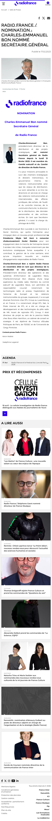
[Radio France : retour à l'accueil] (25, 3)
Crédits (4, 813)
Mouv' (46, 809)
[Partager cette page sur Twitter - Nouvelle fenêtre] (43, 18)
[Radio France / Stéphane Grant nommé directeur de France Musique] (26, 484)
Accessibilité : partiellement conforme (12, 803)
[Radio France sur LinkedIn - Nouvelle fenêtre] (17, 781)
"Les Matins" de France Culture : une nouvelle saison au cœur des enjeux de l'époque (25, 462)
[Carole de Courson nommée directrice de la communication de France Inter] (26, 745)
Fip (48, 806)
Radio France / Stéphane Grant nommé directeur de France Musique (22, 504)
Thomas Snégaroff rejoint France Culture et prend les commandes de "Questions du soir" (25, 591)
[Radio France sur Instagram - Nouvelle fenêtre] (9, 780)
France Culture (42, 800)
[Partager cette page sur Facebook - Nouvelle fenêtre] (39, 18)
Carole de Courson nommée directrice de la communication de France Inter (24, 766)
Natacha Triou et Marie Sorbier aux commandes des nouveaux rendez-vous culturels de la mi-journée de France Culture (24, 677)
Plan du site (6, 810)
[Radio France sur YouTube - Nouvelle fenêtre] (13, 780)
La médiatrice (43, 818)
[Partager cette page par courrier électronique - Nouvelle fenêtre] (48, 18)
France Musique (42, 803)
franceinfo (45, 793)
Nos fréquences (7, 807)
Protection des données (11, 795)
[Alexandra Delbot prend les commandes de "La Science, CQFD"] (26, 613)
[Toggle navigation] (3, 3)
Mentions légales (8, 786)
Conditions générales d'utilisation (10, 791)
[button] (48, 4)
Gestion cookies (7, 798)
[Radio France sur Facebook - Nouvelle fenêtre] (2, 780)
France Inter (44, 790)
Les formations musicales (42, 814)
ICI (48, 796)
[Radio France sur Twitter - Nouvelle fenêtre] (5, 780)
